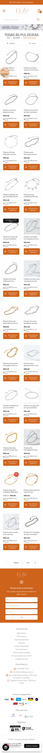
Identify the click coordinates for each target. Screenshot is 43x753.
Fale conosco (21, 636)
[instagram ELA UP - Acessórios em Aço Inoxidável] (21, 582)
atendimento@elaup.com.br (23, 672)
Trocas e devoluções (21, 646)
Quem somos (21, 633)
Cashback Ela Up (21, 659)
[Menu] (5, 11)
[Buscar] (38, 19)
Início (8, 38)
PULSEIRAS (16, 38)
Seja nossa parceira (21, 640)
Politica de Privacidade (21, 652)
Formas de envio (21, 649)
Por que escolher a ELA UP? (21, 656)
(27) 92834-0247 (23, 669)
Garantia (21, 643)
